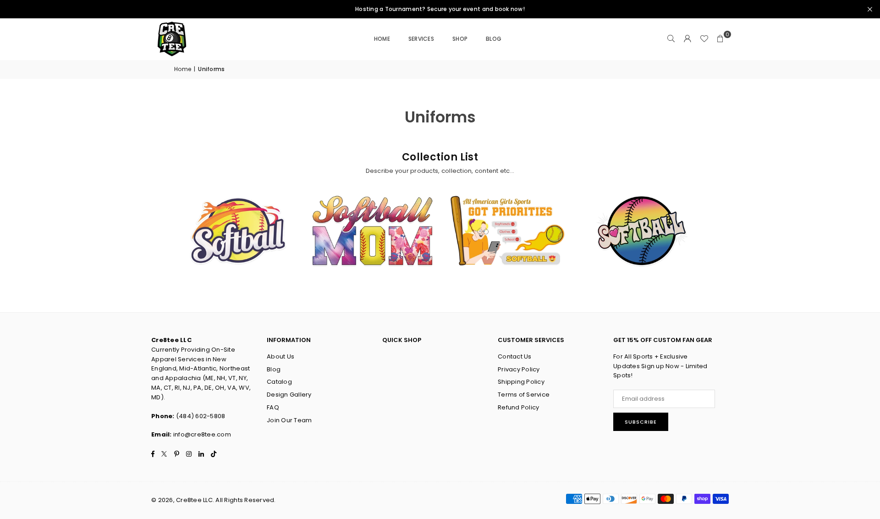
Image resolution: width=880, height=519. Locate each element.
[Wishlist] (704, 39)
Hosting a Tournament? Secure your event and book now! (440, 9)
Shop (460, 39)
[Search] (671, 39)
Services (421, 39)
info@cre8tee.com (202, 434)
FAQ (273, 407)
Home (382, 39)
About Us (280, 356)
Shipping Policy (521, 381)
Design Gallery (289, 394)
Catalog (279, 381)
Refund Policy (518, 407)
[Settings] (687, 39)
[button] (720, 39)
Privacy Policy (519, 369)
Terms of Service (524, 394)
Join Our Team (289, 420)
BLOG (493, 39)
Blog (273, 369)
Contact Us (515, 356)
